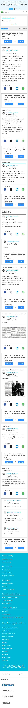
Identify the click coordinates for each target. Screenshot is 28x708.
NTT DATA (5, 611)
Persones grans (6, 657)
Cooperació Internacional (8, 633)
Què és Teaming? (6, 562)
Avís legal (4, 586)
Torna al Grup (5, 28)
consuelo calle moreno (14, 512)
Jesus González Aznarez (14, 501)
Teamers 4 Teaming (7, 600)
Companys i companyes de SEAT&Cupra (12, 617)
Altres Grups (5, 660)
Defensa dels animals (7, 636)
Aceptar (11, 9)
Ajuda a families (6, 645)
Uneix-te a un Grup (7, 572)
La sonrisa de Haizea (8, 18)
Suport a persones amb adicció (10, 627)
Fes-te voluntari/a (6, 603)
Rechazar (17, 9)
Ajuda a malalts (6, 630)
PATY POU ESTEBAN (12, 50)
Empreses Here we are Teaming (10, 597)
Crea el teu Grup (6, 570)
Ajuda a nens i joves (7, 648)
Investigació (5, 654)
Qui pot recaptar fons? (8, 575)
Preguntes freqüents (7, 583)
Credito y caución (6, 614)
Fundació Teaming (7, 559)
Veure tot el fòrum (23, 28)
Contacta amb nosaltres (8, 589)
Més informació (11, 5)
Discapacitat (5, 639)
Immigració (5, 651)
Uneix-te (14, 24)
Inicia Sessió (8, 41)
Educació (4, 642)
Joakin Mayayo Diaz (12, 113)
